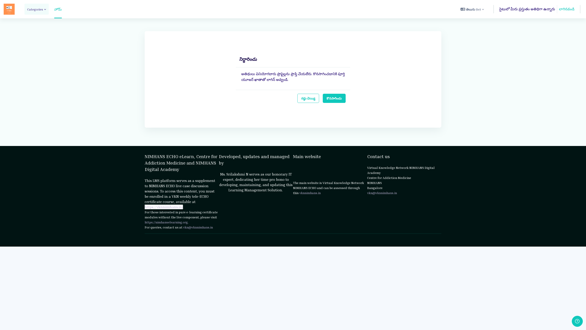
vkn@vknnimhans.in (198, 227)
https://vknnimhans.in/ (164, 207)
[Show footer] (577, 321)
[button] (472, 9)
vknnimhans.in (310, 193)
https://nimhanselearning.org (166, 222)
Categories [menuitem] (35, 9)
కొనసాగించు (334, 98)
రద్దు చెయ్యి (308, 98)
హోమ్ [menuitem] (58, 9)
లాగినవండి (567, 9)
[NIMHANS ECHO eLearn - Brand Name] (9, 9)
